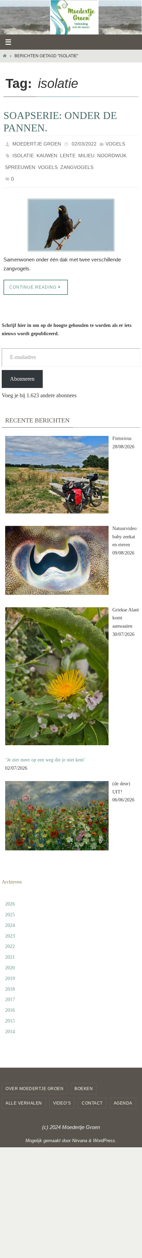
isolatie (23, 153)
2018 (10, 981)
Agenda (123, 1095)
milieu (86, 153)
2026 (10, 896)
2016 (10, 1002)
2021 (10, 949)
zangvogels (76, 162)
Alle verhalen (24, 1095)
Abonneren (22, 370)
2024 (10, 917)
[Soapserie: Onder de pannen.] (71, 217)
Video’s (62, 1095)
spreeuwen (20, 162)
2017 (10, 991)
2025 (10, 906)
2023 (10, 927)
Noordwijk (111, 153)
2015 (10, 1013)
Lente (67, 153)
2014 (10, 1023)
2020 (10, 959)
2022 (10, 938)
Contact (92, 1095)
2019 (10, 970)
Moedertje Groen (36, 143)
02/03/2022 (84, 143)
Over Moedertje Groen (34, 1080)
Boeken (83, 1080)
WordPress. (104, 1132)
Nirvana (79, 1132)
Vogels (115, 143)
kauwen (47, 153)
